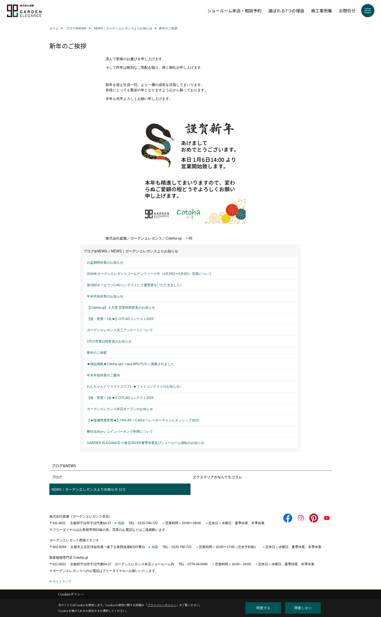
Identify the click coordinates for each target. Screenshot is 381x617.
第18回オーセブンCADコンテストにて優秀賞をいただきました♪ (134, 285)
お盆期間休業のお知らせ (105, 262)
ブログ (57, 477)
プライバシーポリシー (162, 605)
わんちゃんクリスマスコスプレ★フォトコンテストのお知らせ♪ (134, 386)
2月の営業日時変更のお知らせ (109, 341)
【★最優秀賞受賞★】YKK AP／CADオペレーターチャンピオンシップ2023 (143, 420)
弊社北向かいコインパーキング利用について (120, 431)
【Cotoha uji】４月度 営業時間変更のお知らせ (121, 307)
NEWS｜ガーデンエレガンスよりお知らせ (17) (88, 489)
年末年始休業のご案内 (103, 375)
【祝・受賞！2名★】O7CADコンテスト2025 (120, 319)
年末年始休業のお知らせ (105, 296)
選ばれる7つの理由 (286, 10)
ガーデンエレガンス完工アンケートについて (120, 330)
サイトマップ (62, 581)
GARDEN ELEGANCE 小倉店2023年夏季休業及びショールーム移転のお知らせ (145, 443)
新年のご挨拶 (97, 352)
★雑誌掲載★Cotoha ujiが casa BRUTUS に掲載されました (130, 364)
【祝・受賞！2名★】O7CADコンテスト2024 (120, 398)
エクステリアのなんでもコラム (217, 477)
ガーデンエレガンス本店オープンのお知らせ (120, 409)
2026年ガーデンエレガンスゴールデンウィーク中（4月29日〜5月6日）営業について (149, 274)
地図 (121, 523)
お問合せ (347, 10)
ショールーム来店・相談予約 (234, 10)
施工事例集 (321, 10)
